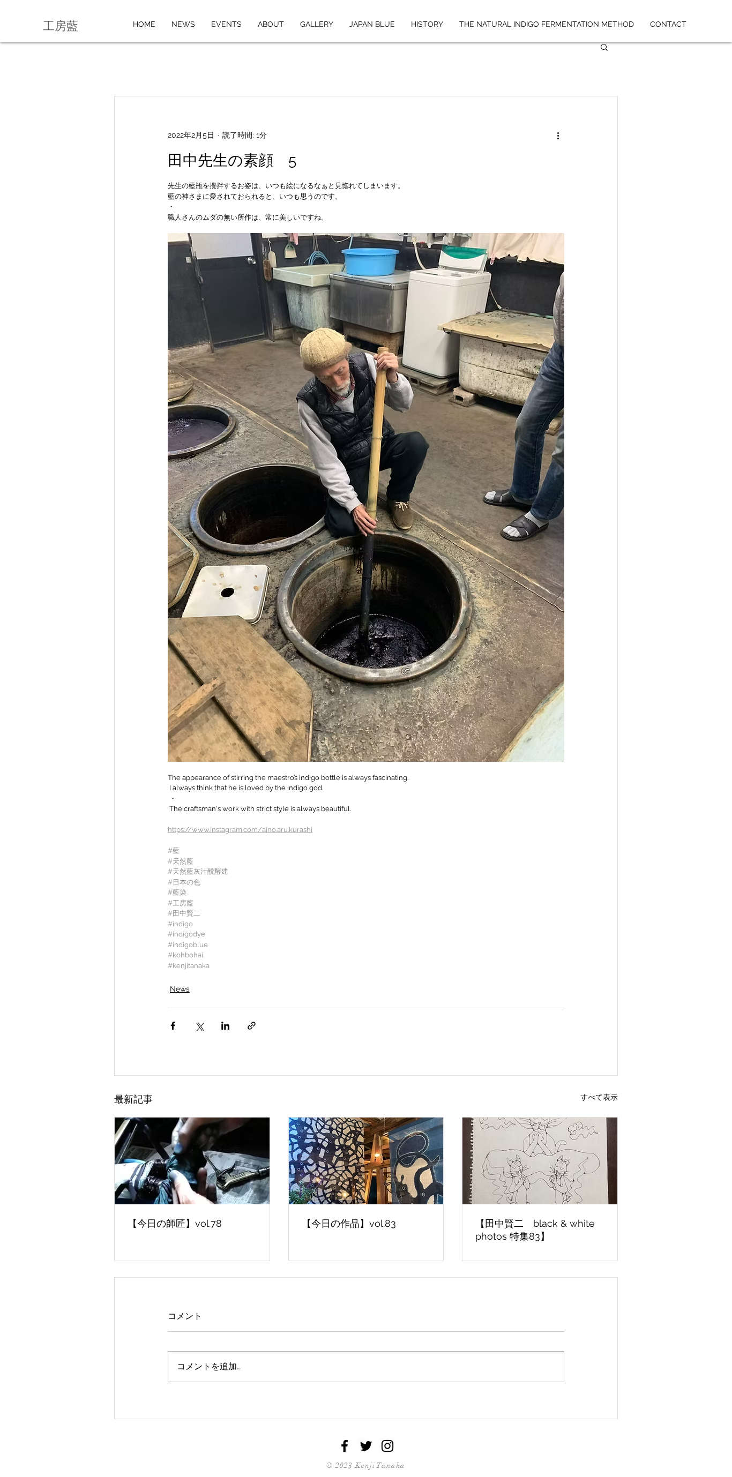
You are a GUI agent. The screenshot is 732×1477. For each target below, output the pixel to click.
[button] (604, 46)
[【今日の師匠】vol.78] (192, 1161)
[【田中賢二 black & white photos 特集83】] (539, 1161)
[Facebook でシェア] (173, 1026)
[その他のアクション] (557, 135)
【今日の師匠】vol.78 (175, 1223)
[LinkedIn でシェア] (225, 1026)
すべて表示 (599, 1097)
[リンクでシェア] (252, 1026)
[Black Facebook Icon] (345, 1446)
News (180, 989)
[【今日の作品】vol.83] (366, 1161)
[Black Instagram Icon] (387, 1446)
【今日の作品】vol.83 (349, 1223)
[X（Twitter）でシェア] (199, 1026)
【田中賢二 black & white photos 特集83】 (535, 1230)
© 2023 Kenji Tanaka (365, 1465)
